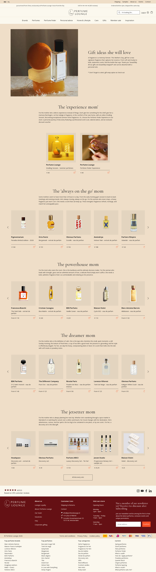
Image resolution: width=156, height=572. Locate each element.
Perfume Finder (120, 551)
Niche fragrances (84, 544)
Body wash (82, 570)
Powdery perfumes (121, 558)
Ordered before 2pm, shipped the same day (125, 6)
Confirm (146, 524)
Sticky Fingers (46, 570)
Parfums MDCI (9, 570)
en (5, 2)
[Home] (78, 12)
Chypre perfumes (121, 563)
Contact (148, 2)
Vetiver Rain (45, 565)
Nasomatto (8, 553)
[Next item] (148, 227)
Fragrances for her (84, 546)
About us (133, 2)
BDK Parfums (9, 556)
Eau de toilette (83, 551)
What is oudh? (120, 553)
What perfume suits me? (123, 570)
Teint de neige (46, 546)
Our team (38, 513)
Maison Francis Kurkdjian (13, 546)
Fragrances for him (84, 549)
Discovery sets (83, 558)
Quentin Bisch (120, 560)
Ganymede (45, 549)
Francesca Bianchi (10, 560)
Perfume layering (121, 565)
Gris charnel (45, 558)
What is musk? (120, 567)
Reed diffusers (83, 563)
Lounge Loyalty (40, 505)
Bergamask (45, 553)
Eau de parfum (83, 553)
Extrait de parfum (84, 556)
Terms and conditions (67, 536)
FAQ (36, 521)
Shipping (117, 2)
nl (9, 2)
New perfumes (120, 549)
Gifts (79, 560)
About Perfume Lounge (43, 509)
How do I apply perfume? (123, 556)
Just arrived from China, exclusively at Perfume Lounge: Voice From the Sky (40, 6)
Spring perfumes (120, 544)
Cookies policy (94, 536)
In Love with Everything (49, 567)
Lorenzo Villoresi (10, 549)
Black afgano (45, 556)
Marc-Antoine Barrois (11, 544)
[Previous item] (7, 227)
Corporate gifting (41, 525)
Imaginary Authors (10, 565)
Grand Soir (45, 563)
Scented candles (83, 565)
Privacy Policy (82, 536)
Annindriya (8, 558)
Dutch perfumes (120, 546)
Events (141, 2)
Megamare (45, 551)
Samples (125, 2)
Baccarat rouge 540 (48, 544)
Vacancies (38, 517)
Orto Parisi (8, 551)
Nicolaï (6, 563)
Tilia (42, 560)
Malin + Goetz (9, 567)
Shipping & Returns (68, 505)
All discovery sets (78, 477)
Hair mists (81, 567)
